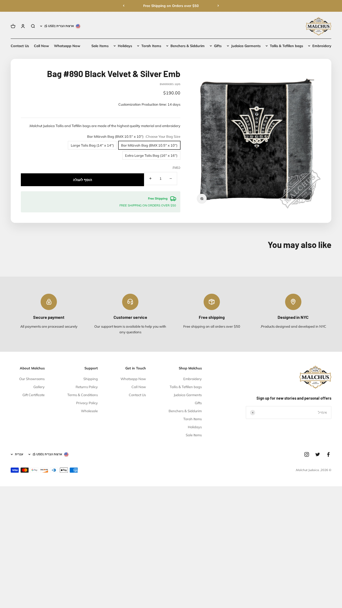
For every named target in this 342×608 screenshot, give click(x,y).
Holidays (125, 46)
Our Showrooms (32, 379)
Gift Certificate (33, 395)
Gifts (217, 46)
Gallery (39, 387)
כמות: (176, 167)
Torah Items (151, 46)
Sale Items (99, 46)
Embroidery (321, 46)
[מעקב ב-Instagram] (307, 454)
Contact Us (20, 46)
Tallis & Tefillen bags (286, 46)
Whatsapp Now (67, 46)
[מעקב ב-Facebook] (328, 454)
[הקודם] (218, 5)
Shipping (90, 379)
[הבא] (124, 5)
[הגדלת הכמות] (150, 178)
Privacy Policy (87, 403)
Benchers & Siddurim (187, 46)
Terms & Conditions (82, 395)
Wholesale (89, 411)
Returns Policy (87, 387)
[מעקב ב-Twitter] (318, 454)
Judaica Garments (246, 46)
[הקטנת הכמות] (171, 178)
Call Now (41, 46)
